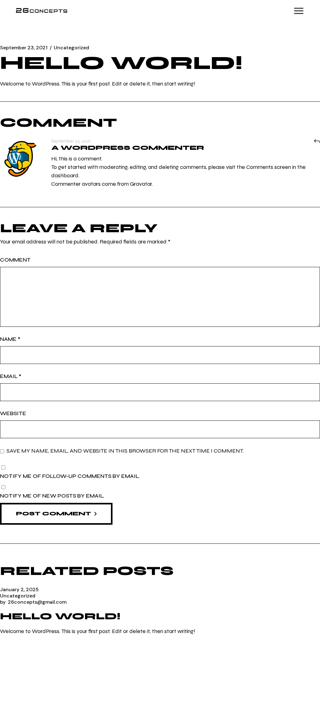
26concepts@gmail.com (33, 602)
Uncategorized (71, 48)
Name (10, 339)
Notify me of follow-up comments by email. (70, 476)
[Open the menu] (298, 11)
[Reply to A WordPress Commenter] (317, 141)
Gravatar (141, 183)
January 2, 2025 (19, 589)
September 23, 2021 (24, 48)
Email (10, 376)
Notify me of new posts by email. (52, 495)
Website (13, 413)
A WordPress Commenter (127, 148)
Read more (16, 656)
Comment (15, 259)
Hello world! (60, 616)
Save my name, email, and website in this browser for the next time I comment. (125, 451)
